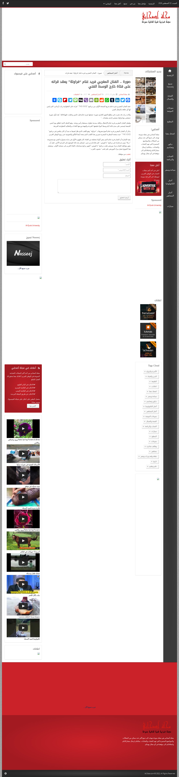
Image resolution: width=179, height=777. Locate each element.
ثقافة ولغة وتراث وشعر (149, 456)
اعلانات (154, 386)
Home (126, 73)
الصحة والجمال (151, 421)
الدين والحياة (152, 376)
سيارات (154, 431)
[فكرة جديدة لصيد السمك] (23, 497)
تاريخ (155, 461)
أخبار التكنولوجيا (151, 406)
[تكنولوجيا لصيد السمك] (23, 628)
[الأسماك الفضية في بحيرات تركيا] (23, 453)
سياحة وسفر (152, 396)
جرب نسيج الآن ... (89, 707)
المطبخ (154, 436)
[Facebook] (3, 3)
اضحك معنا (153, 391)
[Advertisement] (54, 35)
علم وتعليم (153, 466)
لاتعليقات (76, 94)
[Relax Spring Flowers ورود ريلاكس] (23, 519)
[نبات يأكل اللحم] (23, 584)
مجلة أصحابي (122, 94)
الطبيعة (154, 381)
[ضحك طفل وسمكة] (23, 562)
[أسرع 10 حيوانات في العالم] (23, 540)
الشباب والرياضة (151, 426)
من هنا (32, 406)
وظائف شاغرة (152, 446)
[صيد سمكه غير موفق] (23, 475)
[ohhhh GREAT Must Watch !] (23, 606)
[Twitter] (7, 3)
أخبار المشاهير (112, 73)
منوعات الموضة (151, 416)
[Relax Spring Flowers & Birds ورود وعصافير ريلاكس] (23, 428)
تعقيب (128, 154)
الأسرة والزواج (152, 371)
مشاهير (154, 451)
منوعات (154, 441)
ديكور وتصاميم (152, 401)
